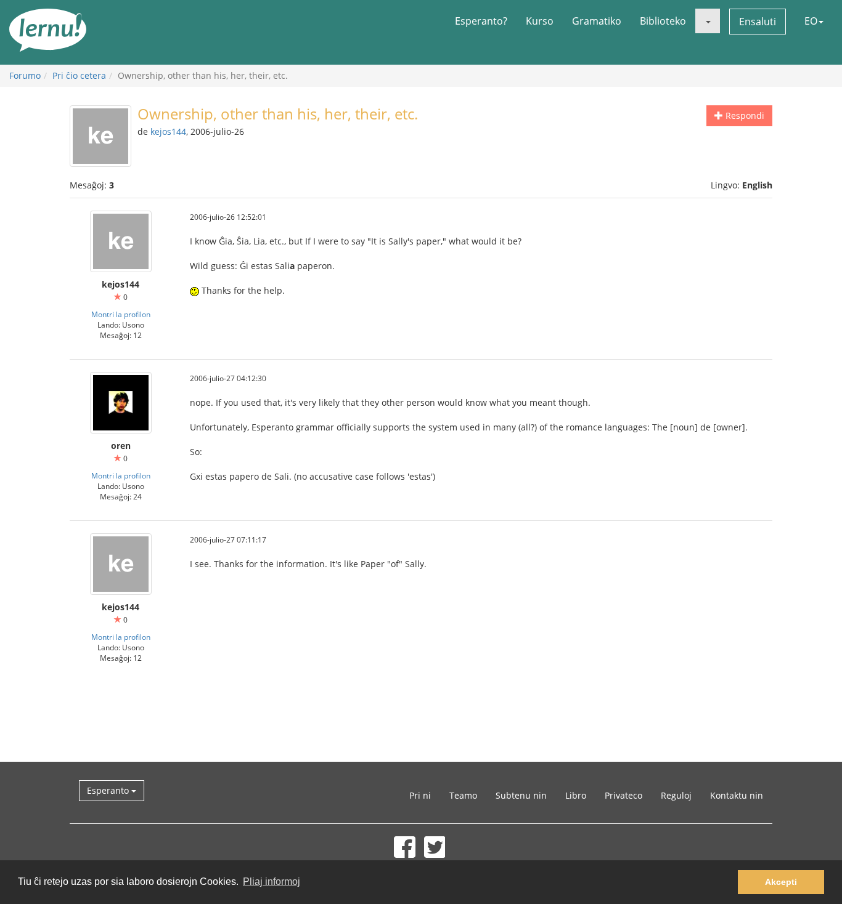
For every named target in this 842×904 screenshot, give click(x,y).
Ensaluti (757, 21)
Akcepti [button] (781, 882)
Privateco (623, 795)
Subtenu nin (521, 795)
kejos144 (168, 131)
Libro (575, 795)
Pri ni (420, 795)
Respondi (743, 115)
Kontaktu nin (736, 795)
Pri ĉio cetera (79, 75)
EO (810, 21)
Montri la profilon (120, 314)
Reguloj (676, 795)
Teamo (463, 795)
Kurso (540, 21)
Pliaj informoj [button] (271, 881)
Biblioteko (663, 21)
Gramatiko (596, 21)
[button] (707, 21)
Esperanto (109, 790)
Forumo (25, 75)
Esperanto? (481, 21)
